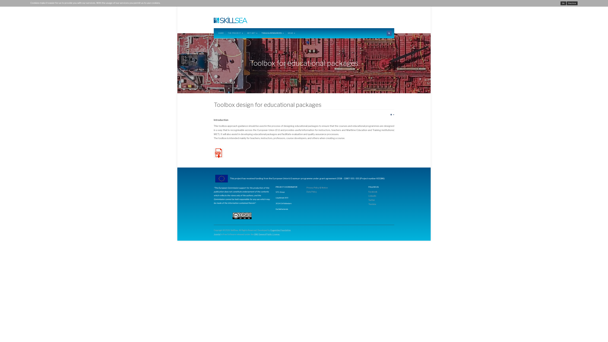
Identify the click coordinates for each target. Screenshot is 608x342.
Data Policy (312, 192)
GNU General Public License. (267, 234)
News (290, 33)
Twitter (371, 200)
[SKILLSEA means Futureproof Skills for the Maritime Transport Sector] (230, 20)
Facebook (372, 192)
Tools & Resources (272, 33)
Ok (563, 3)
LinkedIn (372, 196)
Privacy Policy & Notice (317, 188)
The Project (234, 33)
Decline (572, 3)
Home (221, 33)
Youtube (372, 204)
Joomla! (217, 234)
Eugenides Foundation (281, 230)
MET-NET (251, 33)
